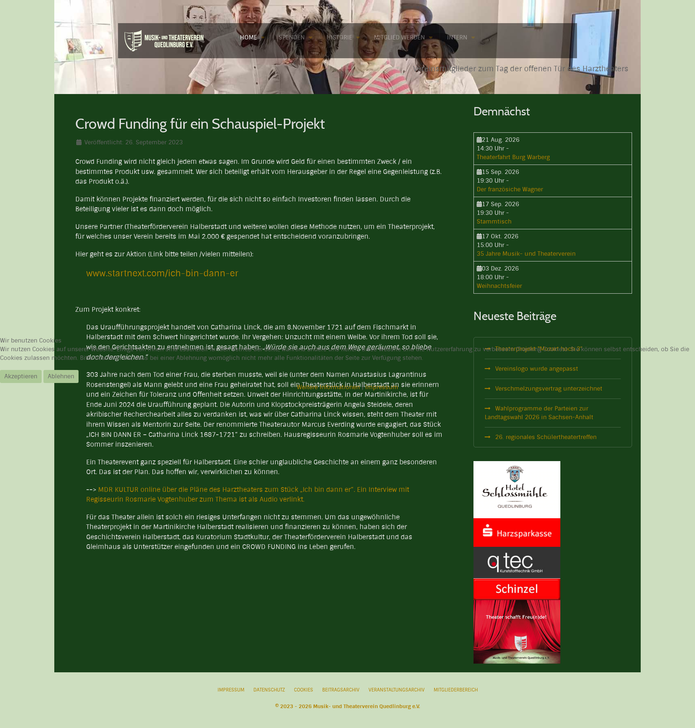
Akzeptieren (20, 376)
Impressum (381, 387)
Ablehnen (61, 376)
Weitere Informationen (328, 387)
